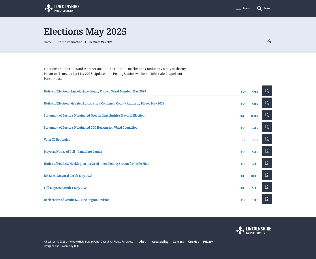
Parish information (70, 41)
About (143, 241)
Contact (178, 241)
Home (48, 41)
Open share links (269, 41)
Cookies (193, 241)
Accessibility (160, 241)
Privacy (208, 241)
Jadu (76, 246)
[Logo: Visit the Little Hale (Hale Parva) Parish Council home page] (62, 8)
